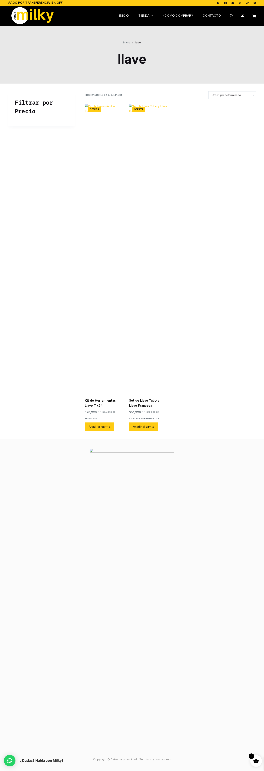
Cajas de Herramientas (144, 418)
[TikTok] (247, 3)
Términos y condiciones (155, 759)
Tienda (143, 15)
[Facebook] (218, 3)
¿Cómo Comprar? (178, 15)
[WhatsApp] (255, 3)
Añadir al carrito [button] (99, 426)
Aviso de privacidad (124, 759)
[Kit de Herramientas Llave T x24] (104, 248)
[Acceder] (242, 16)
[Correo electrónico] (233, 3)
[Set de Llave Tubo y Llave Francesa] (148, 248)
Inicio (124, 15)
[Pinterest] (240, 3)
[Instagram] (225, 3)
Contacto (212, 15)
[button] (9, 760)
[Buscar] (231, 15)
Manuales (91, 418)
